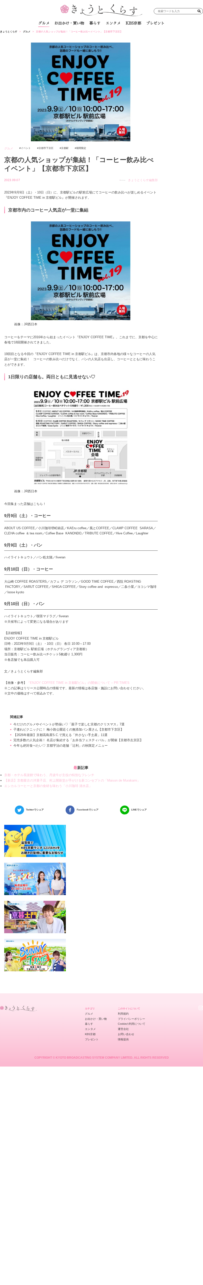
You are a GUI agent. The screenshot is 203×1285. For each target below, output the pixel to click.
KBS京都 (133, 23)
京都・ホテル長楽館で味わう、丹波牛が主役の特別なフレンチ (49, 775)
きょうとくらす (8, 31)
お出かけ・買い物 (69, 23)
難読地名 (121, 34)
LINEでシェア (139, 809)
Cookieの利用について (131, 1023)
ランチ (53, 34)
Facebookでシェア (88, 809)
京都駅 (65, 148)
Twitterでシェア (35, 809)
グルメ (44, 23)
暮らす (95, 23)
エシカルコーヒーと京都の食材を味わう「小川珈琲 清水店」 (48, 786)
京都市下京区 (46, 148)
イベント (26, 148)
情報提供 (123, 1039)
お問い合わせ (126, 1034)
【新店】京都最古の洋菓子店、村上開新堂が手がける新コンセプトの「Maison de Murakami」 (72, 780)
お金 (104, 34)
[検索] (199, 11)
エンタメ (113, 23)
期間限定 (81, 148)
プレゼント (155, 23)
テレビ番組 (140, 34)
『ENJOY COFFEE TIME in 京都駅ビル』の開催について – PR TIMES (78, 683)
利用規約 (123, 1013)
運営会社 (123, 1028)
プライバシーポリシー (131, 1018)
